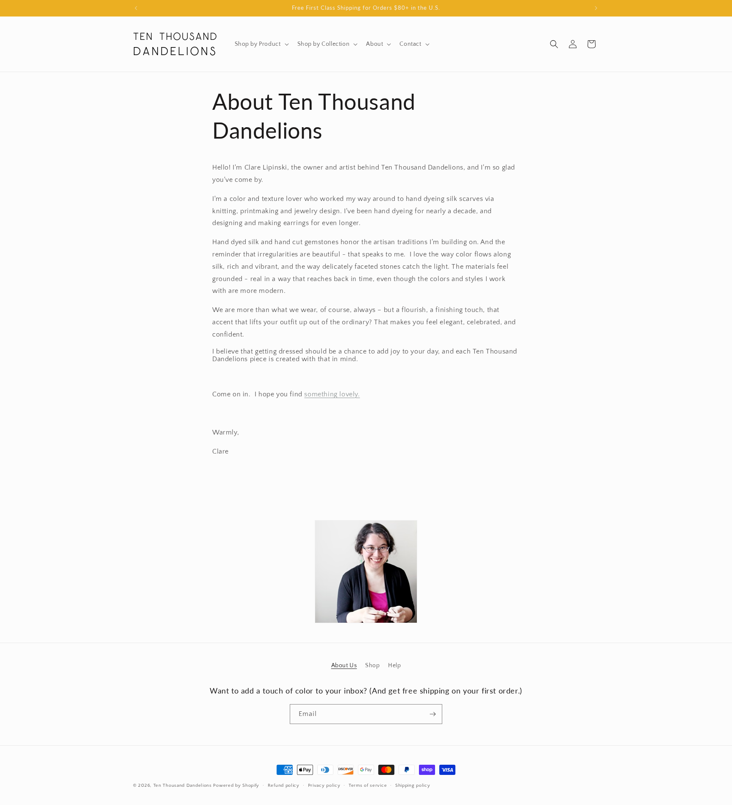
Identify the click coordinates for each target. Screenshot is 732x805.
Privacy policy (324, 785)
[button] (261, 44)
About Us (344, 665)
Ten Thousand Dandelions (182, 785)
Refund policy (283, 785)
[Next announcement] (596, 8)
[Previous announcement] (136, 8)
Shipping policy (412, 785)
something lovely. (332, 394)
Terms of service (368, 785)
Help (394, 665)
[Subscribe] (432, 714)
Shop (372, 665)
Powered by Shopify (236, 785)
